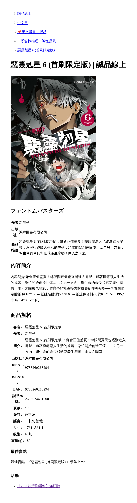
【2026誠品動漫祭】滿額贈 (38, 486)
